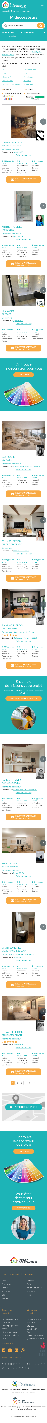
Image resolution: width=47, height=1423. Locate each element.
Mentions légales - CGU (35, 1331)
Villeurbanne (28, 84)
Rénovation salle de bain (10, 1337)
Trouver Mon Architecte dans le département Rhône (23, 1390)
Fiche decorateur (23, 155)
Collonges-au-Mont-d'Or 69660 (26, 466)
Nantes (5, 1298)
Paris (29, 1284)
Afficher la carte (26, 1107)
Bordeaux (31, 1291)
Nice (29, 1295)
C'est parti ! (23, 1208)
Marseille (30, 1280)
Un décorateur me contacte (10, 1321)
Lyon (4, 73)
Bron (4, 69)
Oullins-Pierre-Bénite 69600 (25, 789)
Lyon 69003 (18, 321)
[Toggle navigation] (42, 5)
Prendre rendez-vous (23, 698)
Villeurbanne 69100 (21, 551)
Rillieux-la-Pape (8, 77)
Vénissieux (27, 81)
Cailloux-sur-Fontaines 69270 (25, 638)
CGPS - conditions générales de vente (35, 1337)
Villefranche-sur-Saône (11, 84)
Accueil (6, 11)
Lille (3, 1295)
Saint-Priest (28, 77)
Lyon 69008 (18, 1044)
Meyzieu (27, 73)
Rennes (5, 1287)
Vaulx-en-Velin (7, 81)
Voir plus (12, 36)
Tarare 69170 (18, 873)
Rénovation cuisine (10, 1332)
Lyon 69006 (18, 152)
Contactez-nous (34, 1319)
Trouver (23, 374)
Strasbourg (6, 1284)
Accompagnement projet (10, 1327)
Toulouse (6, 1291)
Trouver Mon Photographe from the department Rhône (23, 1407)
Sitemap (30, 1326)
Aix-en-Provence (34, 1287)
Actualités (31, 1322)
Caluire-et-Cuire (30, 69)
